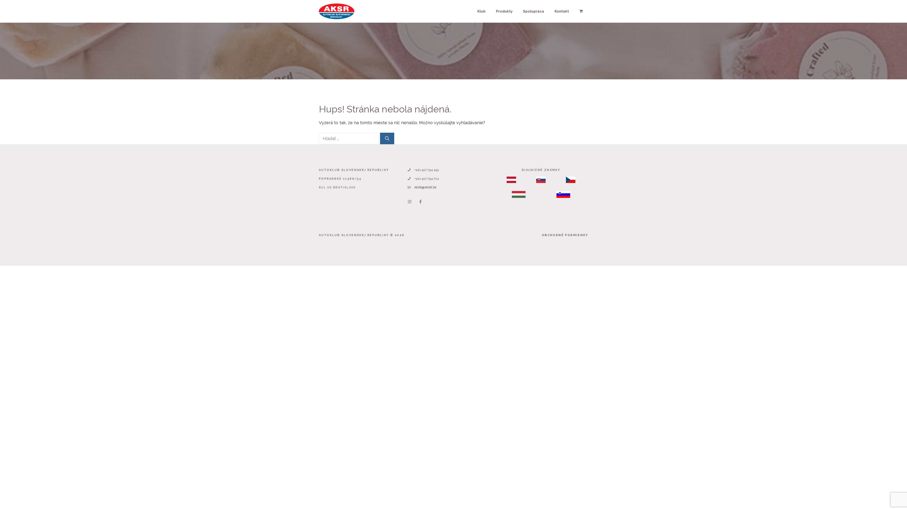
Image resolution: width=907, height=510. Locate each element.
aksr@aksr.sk (425, 187)
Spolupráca (533, 11)
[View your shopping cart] (581, 11)
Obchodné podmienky (565, 235)
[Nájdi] (387, 138)
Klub (481, 11)
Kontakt (562, 11)
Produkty (504, 11)
